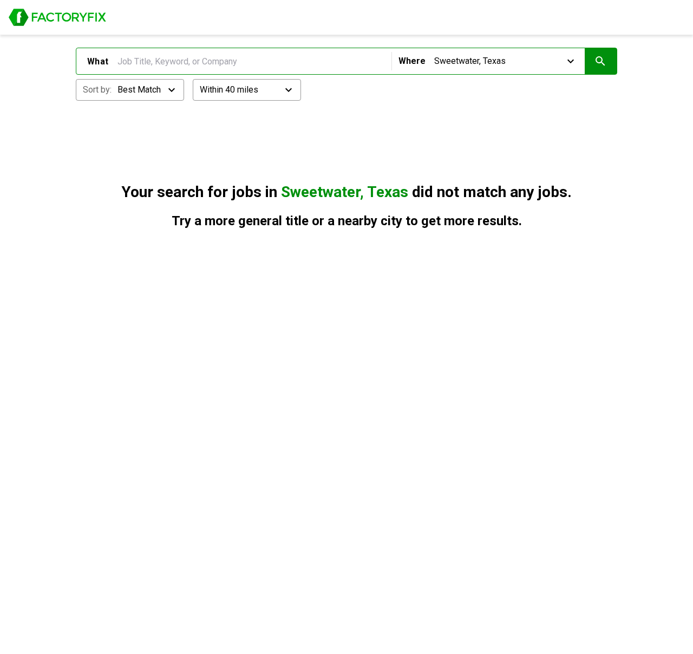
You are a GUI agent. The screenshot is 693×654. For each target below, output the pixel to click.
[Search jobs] (601, 61)
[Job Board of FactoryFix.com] (57, 17)
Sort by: (97, 89)
